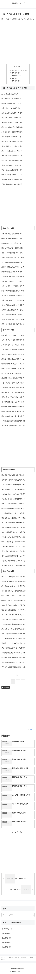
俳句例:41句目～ (16, 75)
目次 (15, 66)
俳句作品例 (6, 687)
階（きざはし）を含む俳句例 (18, 70)
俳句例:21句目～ (16, 73)
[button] (32, 915)
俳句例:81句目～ (16, 81)
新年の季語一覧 (7, 929)
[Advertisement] (18, 43)
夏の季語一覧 (6, 938)
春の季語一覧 (6, 933)
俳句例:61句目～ (16, 78)
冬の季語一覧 (6, 947)
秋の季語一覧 (6, 942)
